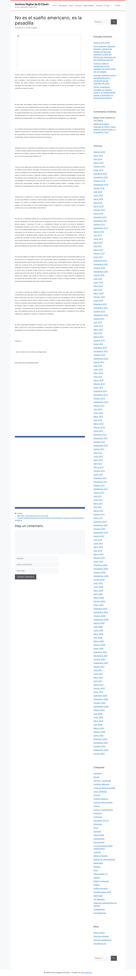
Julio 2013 (98, 409)
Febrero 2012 (99, 471)
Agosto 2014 (99, 362)
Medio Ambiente (88, 5)
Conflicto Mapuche (101, 784)
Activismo (98, 773)
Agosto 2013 (99, 406)
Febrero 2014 (99, 384)
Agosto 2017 (99, 232)
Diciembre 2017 (100, 217)
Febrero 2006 (99, 732)
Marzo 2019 (99, 163)
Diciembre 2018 (100, 174)
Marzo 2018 (98, 206)
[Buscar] (114, 21)
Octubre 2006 (100, 703)
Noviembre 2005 (101, 743)
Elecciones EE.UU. (101, 821)
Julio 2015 (98, 322)
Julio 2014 (98, 366)
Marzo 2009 (99, 598)
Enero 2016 (98, 301)
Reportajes (98, 896)
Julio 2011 (98, 496)
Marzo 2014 (99, 380)
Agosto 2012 (99, 449)
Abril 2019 (98, 159)
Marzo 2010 (99, 554)
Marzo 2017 (98, 250)
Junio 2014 (98, 369)
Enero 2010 (98, 561)
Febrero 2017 (99, 253)
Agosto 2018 (99, 188)
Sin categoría (99, 899)
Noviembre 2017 (101, 221)
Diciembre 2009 (100, 565)
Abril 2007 (98, 681)
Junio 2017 (98, 239)
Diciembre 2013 (100, 391)
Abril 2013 (98, 420)
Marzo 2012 (98, 467)
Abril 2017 (98, 246)
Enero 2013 (98, 431)
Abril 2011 (98, 507)
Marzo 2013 (99, 424)
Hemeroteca (99, 835)
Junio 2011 (98, 500)
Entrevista (99, 5)
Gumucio (97, 831)
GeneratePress (86, 973)
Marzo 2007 (99, 685)
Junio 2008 (98, 630)
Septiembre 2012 (101, 446)
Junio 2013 (98, 413)
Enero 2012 (98, 475)
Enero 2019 (98, 170)
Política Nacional (101, 888)
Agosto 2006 (99, 710)
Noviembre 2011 (100, 482)
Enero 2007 (98, 692)
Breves (96, 777)
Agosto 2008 (99, 623)
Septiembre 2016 (101, 272)
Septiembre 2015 (101, 315)
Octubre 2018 (99, 181)
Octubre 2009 (100, 572)
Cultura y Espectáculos (103, 810)
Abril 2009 (98, 594)
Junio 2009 (98, 587)
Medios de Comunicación (104, 859)
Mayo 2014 (98, 373)
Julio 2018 (98, 192)
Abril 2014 (98, 377)
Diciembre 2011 (100, 478)
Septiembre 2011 (101, 489)
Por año (107, 5)
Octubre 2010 (99, 529)
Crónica (97, 795)
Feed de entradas (101, 936)
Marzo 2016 (99, 293)
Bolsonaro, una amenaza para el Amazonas (32, 516)
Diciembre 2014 (100, 348)
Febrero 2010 (99, 558)
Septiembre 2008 (101, 619)
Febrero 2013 (99, 427)
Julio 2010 (98, 540)
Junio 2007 (98, 674)
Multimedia (98, 863)
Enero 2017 (98, 257)
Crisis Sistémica (100, 792)
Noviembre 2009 (101, 569)
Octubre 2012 (99, 442)
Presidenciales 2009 (102, 892)
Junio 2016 (98, 282)
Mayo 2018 (98, 199)
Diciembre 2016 (100, 261)
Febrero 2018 (99, 210)
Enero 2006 (98, 735)
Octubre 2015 (99, 311)
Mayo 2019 (98, 156)
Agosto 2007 (99, 667)
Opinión (97, 878)
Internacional (63, 5)
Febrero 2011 (99, 514)
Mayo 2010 (98, 547)
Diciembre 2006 (100, 696)
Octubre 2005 (99, 746)
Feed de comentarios (103, 940)
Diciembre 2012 (100, 435)
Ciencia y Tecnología (102, 781)
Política (54, 5)
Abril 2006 (98, 725)
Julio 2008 (98, 627)
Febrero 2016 (99, 297)
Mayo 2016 (98, 286)
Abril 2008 (98, 638)
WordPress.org (100, 944)
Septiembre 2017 (101, 228)
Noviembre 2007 (101, 656)
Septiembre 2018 (101, 185)
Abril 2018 (98, 203)
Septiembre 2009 (101, 576)
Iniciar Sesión (99, 933)
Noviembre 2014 (101, 351)
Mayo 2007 (98, 677)
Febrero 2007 (99, 688)
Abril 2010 (98, 551)
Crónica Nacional (101, 799)
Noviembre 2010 (101, 525)
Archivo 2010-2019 (102, 43)
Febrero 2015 (99, 340)
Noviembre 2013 (101, 395)
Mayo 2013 (98, 417)
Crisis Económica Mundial (104, 788)
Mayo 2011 (98, 503)
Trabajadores (99, 909)
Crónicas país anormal (103, 802)
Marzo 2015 (98, 337)
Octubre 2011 (99, 485)
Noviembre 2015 (101, 308)
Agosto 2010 (99, 536)
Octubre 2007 (99, 659)
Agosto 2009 (99, 580)
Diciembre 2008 (100, 609)
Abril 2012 (98, 464)
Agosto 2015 (99, 319)
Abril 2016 (98, 290)
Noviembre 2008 (101, 612)
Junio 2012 (98, 456)
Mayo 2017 (98, 243)
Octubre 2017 (99, 224)
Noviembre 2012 (101, 438)
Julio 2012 (98, 453)
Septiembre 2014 (101, 359)
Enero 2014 (98, 388)
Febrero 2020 (99, 152)
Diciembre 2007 (100, 652)
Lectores (97, 852)
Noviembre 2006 (101, 699)
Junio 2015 (98, 326)
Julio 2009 (98, 583)
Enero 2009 (98, 605)
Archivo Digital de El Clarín (32, 4)
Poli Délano (98, 120)
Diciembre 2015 (100, 304)
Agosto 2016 (99, 275)
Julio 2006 (98, 714)
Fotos (96, 828)
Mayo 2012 (98, 460)
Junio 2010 (98, 543)
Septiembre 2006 (101, 706)
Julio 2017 (98, 235)
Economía (78, 5)
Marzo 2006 (99, 728)
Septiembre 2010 (101, 532)
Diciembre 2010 (100, 522)
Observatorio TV (101, 874)
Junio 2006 (98, 717)
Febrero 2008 (99, 645)
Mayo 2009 (98, 590)
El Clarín (117, 5)
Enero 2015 (98, 344)
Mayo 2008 (98, 634)
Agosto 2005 (99, 754)
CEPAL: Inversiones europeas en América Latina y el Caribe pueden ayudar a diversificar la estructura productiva (104, 92)
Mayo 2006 (98, 721)
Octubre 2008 (99, 616)
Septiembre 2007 (101, 663)
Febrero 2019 (99, 166)
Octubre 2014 (99, 355)
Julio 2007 (98, 670)
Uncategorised (100, 913)
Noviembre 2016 (101, 264)
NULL (96, 870)
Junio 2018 (98, 195)
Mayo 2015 (98, 330)
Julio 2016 (98, 279)
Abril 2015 (98, 333)
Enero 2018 (98, 214)
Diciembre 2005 (100, 739)
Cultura (71, 5)
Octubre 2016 (99, 268)
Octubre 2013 (99, 398)
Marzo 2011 (98, 511)
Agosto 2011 (99, 493)
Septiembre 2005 (101, 750)
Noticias (97, 867)
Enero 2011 (98, 518)
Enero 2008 (98, 648)
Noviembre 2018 (101, 177)
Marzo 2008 (99, 641)
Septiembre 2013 (101, 402)
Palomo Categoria (101, 881)
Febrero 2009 (99, 601)
